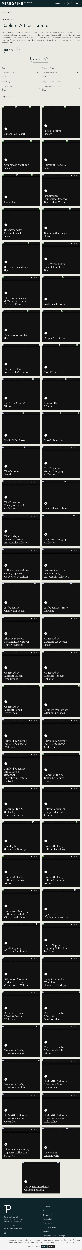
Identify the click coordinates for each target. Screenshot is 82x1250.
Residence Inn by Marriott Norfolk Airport (54, 1050)
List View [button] (10, 51)
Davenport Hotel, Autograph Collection (16, 371)
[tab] (71, 175)
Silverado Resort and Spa (16, 269)
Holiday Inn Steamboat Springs (15, 848)
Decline (51, 1246)
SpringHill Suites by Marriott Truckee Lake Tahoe (55, 1118)
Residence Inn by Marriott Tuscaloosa (15, 1086)
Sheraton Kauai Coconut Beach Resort (13, 233)
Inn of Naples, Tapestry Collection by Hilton (55, 948)
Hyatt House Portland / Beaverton (56, 916)
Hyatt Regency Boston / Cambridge (15, 950)
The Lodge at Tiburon (56, 508)
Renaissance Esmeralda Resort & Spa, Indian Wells (55, 199)
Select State (9, 73)
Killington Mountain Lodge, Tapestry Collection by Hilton (16, 982)
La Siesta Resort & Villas (14, 405)
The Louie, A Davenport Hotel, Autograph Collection (16, 539)
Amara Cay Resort (14, 133)
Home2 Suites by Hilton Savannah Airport (54, 880)
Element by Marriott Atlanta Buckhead (56, 711)
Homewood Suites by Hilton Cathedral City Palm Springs (16, 914)
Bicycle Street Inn (54, 338)
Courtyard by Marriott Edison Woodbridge (13, 675)
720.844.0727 (9, 1225)
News (45, 1211)
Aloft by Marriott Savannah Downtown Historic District (16, 641)
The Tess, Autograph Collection (56, 541)
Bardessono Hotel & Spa (15, 337)
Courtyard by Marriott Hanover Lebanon (54, 675)
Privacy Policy (48, 1223)
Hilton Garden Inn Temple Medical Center (55, 812)
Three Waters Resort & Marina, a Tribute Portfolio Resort (16, 301)
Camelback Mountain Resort (16, 166)
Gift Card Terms (49, 1227)
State (4, 68)
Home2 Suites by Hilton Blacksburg (54, 848)
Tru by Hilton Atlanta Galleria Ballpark (36, 1188)
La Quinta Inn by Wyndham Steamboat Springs (55, 982)
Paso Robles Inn (53, 440)
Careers (46, 1207)
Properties (8, 19)
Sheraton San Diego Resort (55, 235)
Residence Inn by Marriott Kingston (14, 1052)
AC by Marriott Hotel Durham (56, 609)
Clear (4, 76)
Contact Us (48, 1215)
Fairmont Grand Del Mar (55, 166)
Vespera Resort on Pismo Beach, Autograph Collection (56, 573)
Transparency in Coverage (54, 1236)
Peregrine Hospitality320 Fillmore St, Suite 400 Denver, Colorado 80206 (14, 1219)
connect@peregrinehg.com (13, 1228)
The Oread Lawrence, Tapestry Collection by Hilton (16, 1152)
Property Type (48, 68)
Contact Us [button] (62, 4)
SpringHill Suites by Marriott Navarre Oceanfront (16, 1118)
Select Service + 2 (51, 73)
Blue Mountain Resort (53, 132)
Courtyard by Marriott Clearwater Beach (55, 641)
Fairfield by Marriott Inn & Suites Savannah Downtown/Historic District (15, 775)
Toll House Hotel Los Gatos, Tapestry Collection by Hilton (16, 573)
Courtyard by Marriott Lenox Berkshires (13, 709)
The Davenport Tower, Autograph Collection (14, 505)
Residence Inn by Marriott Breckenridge (54, 1016)
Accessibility (48, 1219)
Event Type (7, 82)
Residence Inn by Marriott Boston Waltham (14, 1016)
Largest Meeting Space (51, 82)
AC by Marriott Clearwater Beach (14, 609)
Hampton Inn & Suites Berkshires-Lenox (54, 778)
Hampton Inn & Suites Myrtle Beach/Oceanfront (14, 812)
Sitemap (46, 1231)
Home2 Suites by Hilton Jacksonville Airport (15, 880)
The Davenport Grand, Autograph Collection (54, 471)
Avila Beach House (55, 304)
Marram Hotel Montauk (52, 405)
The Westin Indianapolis (51, 1154)
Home (4, 12)
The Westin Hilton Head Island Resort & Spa (56, 267)
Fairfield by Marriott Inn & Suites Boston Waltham (15, 743)
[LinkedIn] (5, 1233)
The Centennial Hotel (13, 473)
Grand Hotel (11, 202)
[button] (77, 3)
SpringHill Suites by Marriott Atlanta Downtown (55, 1084)
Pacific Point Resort (15, 440)
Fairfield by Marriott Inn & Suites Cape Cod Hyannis (55, 743)
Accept (44, 1246)
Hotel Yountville (53, 372)
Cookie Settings (34, 1246)
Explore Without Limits (25, 25)
